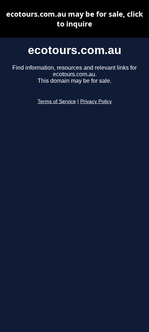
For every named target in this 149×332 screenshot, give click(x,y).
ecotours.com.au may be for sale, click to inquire (74, 19)
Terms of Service (57, 101)
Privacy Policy (96, 101)
